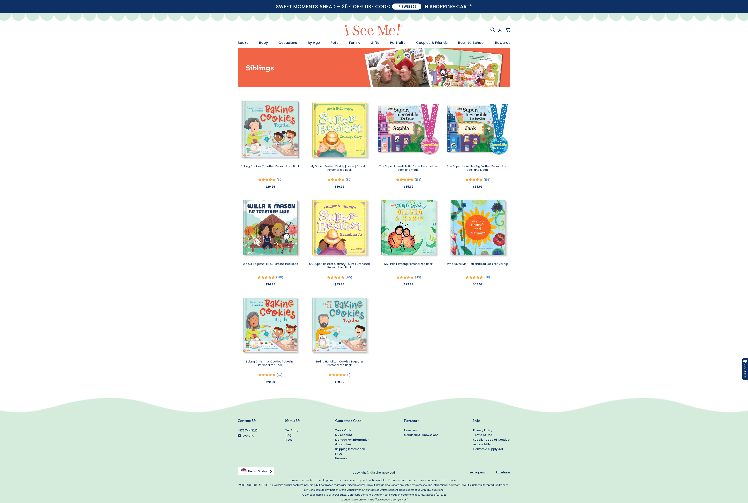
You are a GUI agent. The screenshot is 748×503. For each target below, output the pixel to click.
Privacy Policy (482, 430)
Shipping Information (350, 449)
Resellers (410, 430)
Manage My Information (352, 440)
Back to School (471, 42)
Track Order (344, 430)
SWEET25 (409, 6)
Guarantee (343, 444)
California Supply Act (488, 449)
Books (243, 42)
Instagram (477, 472)
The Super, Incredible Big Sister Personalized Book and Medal (408, 168)
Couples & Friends (432, 42)
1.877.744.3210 (248, 430)
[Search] (492, 29)
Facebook (503, 472)
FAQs (338, 454)
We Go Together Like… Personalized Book (270, 264)
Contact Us (247, 420)
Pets (334, 42)
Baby (263, 42)
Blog (288, 435)
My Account (343, 435)
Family (354, 42)
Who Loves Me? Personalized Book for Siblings (477, 264)
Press (288, 440)
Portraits (397, 42)
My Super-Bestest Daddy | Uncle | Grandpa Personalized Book (339, 168)
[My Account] (500, 29)
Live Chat (249, 436)
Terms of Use (482, 435)
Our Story (291, 430)
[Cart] (507, 29)
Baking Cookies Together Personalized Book (270, 166)
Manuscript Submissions (421, 435)
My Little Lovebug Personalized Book (408, 264)
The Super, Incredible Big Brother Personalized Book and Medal (477, 168)
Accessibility (482, 444)
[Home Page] (374, 30)
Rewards (502, 42)
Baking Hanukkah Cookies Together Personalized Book (339, 363)
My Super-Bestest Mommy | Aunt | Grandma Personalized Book (339, 265)
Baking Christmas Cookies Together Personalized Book (270, 363)
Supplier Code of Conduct (491, 440)
